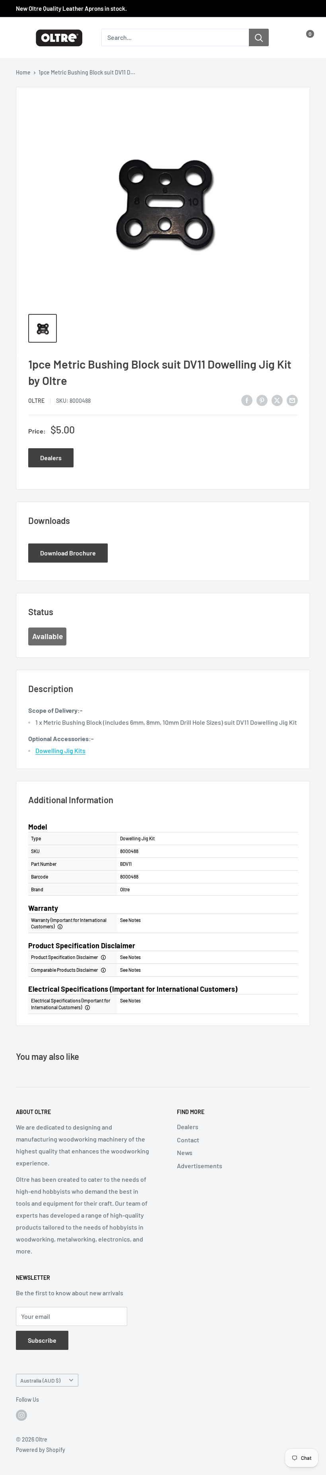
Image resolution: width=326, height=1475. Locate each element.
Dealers (51, 457)
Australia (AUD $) (40, 1380)
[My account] (287, 37)
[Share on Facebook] (246, 400)
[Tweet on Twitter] (277, 400)
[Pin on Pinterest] (262, 400)
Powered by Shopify (40, 1449)
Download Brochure (68, 553)
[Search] (259, 37)
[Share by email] (292, 400)
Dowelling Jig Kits (60, 750)
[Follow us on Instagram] (21, 1415)
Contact (188, 1140)
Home (23, 72)
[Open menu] (20, 38)
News (184, 1152)
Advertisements (199, 1165)
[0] (304, 37)
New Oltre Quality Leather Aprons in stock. (71, 8)
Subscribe (42, 1340)
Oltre (36, 400)
